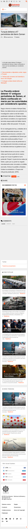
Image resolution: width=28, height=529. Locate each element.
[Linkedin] (1, 1)
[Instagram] (14, 1)
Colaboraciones (6, 510)
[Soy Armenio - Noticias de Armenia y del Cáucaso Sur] (14, 6)
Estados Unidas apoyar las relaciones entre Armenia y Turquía (13, 211)
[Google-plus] (17, 1)
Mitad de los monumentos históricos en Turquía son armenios (12, 424)
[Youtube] (4, 1)
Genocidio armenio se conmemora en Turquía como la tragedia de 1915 (13, 198)
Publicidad (5, 513)
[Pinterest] (7, 1)
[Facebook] (9, 1)
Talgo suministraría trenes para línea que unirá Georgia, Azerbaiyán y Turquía (14, 447)
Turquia (6, 29)
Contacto (4, 507)
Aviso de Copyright (19, 510)
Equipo (16, 504)
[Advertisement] (12, 49)
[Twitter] (11, 1)
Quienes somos (6, 504)
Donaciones (17, 507)
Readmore (22, 293)
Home (2, 29)
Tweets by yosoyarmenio (9, 266)
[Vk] (20, 1)
